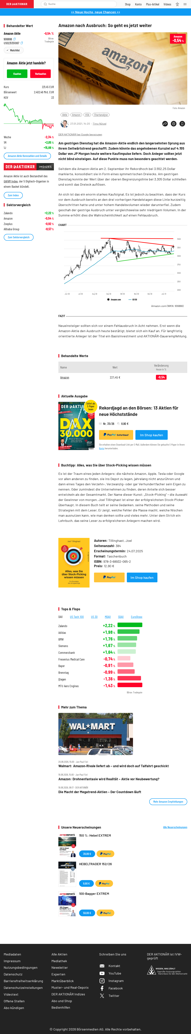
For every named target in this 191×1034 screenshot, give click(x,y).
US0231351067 (12, 42)
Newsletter (59, 967)
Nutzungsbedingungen (20, 967)
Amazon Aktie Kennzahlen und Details (27, 155)
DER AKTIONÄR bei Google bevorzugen (80, 134)
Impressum (12, 961)
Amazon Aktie (12, 33)
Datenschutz (13, 974)
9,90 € (86, 883)
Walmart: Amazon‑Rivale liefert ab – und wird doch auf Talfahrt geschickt (113, 766)
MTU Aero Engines (68, 686)
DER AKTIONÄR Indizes (68, 994)
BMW (61, 639)
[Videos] (167, 4)
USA (87, 114)
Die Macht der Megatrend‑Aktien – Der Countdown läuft (99, 792)
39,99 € (87, 853)
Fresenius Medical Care (71, 659)
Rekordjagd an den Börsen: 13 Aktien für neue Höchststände (138, 411)
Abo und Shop (61, 1001)
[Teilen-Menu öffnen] (165, 123)
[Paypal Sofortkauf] (109, 577)
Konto (101, 448)
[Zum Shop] (128, 4)
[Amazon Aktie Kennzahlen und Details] (29, 116)
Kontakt (114, 966)
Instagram (116, 981)
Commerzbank (66, 653)
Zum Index (13, 195)
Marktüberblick (62, 981)
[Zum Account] (138, 4)
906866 (8, 38)
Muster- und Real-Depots (70, 987)
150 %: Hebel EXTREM (95, 835)
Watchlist (15, 50)
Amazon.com (167, 305)
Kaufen (17, 73)
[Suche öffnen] (45, 4)
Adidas (62, 633)
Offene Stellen (14, 1001)
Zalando (62, 626)
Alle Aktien (59, 954)
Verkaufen (40, 73)
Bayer (61, 666)
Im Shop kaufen (151, 435)
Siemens (63, 646)
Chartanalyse (101, 114)
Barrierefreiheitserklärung (23, 981)
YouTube (115, 973)
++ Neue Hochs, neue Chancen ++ (95, 12)
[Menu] (186, 4)
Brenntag (63, 672)
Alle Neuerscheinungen (175, 827)
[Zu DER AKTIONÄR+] (152, 4)
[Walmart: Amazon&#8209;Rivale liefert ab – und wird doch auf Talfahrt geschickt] (122, 734)
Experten (58, 974)
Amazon (76, 114)
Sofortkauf (123, 434)
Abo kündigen (14, 1008)
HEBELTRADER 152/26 (95, 864)
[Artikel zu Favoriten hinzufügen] (182, 123)
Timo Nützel (99, 123)
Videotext (11, 994)
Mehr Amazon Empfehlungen (168, 801)
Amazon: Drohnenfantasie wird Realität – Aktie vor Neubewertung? (108, 779)
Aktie (64, 114)
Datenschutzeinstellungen (23, 987)
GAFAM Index (11, 181)
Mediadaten (12, 954)
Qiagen (62, 679)
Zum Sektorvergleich (18, 237)
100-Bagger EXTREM (94, 893)
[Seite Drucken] (173, 123)
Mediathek (59, 961)
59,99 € (87, 913)
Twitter (114, 996)
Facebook (116, 988)
